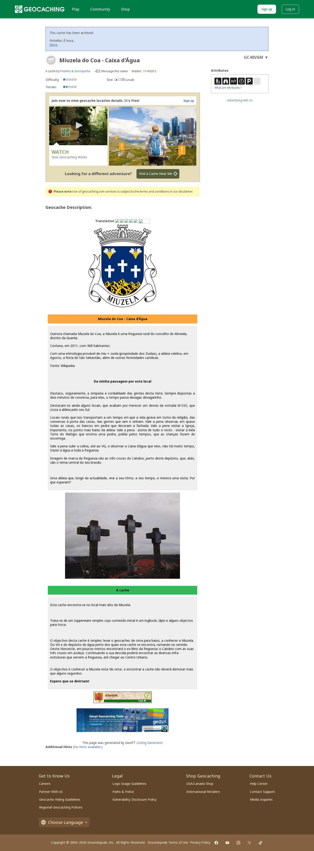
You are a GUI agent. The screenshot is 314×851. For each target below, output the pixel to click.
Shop (125, 9)
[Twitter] (249, 843)
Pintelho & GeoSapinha (75, 71)
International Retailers (203, 791)
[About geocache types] (51, 60)
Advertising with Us (240, 100)
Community (100, 9)
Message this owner (114, 71)
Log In (290, 9)
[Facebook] (216, 843)
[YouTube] (227, 843)
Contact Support (262, 791)
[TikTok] (260, 843)
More (53, 45)
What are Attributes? (227, 88)
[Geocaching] (40, 9)
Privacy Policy (200, 842)
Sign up (266, 9)
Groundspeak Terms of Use (168, 842)
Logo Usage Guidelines (129, 783)
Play (75, 9)
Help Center (259, 783)
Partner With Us (51, 791)
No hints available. (87, 747)
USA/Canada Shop (199, 783)
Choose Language (65, 822)
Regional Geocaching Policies (61, 807)
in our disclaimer (181, 191)
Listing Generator (150, 742)
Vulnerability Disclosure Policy (134, 799)
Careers (45, 783)
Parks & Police (123, 791)
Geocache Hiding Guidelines (59, 799)
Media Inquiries (261, 799)
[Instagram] (238, 843)
